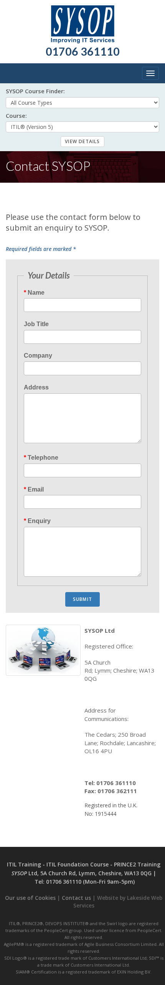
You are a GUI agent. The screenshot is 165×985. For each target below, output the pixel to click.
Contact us (76, 897)
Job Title (36, 324)
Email (36, 489)
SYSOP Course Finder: (35, 91)
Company (38, 355)
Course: (16, 115)
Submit (82, 599)
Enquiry (39, 521)
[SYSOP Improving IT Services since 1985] (82, 21)
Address (36, 387)
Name (36, 292)
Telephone (43, 457)
